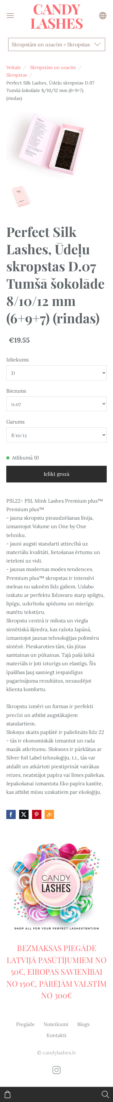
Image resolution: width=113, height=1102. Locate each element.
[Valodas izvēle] (102, 15)
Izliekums (17, 359)
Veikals (13, 67)
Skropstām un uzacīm (53, 67)
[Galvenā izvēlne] (10, 15)
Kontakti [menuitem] (56, 1035)
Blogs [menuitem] (83, 1024)
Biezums (16, 391)
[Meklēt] (105, 1094)
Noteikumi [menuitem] (56, 1024)
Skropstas (16, 75)
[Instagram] (56, 1070)
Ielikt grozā (56, 473)
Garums (15, 421)
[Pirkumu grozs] (7, 1094)
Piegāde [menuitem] (25, 1024)
